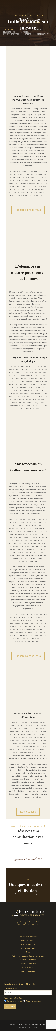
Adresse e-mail (10, 989)
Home (15, 16)
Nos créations (28, 811)
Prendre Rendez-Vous (28, 209)
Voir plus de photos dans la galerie (28, 894)
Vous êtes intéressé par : (14, 998)
